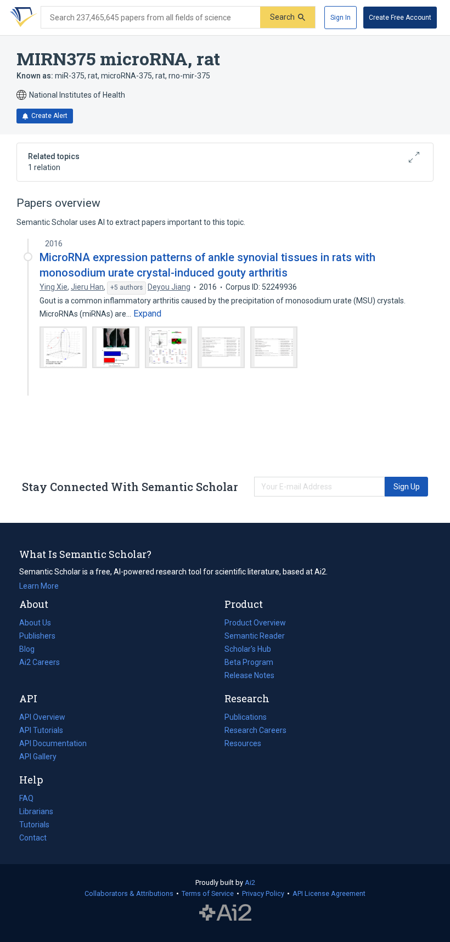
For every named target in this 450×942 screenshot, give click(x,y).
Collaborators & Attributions (129, 893)
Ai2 (250, 882)
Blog (31, 650)
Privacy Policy (263, 893)
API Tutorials (41, 730)
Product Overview (255, 622)
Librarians (36, 811)
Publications (245, 718)
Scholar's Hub (247, 649)
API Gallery (38, 756)
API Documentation (53, 744)
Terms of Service (208, 893)
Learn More (39, 586)
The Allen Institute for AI (225, 913)
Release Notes (249, 675)
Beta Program (248, 662)
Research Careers (255, 731)
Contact (33, 837)
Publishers (37, 635)
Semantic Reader (254, 635)
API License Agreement (328, 893)
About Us (35, 622)
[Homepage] (21, 17)
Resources (242, 744)
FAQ (26, 798)
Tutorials (34, 824)
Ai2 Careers (39, 663)
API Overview (42, 717)
